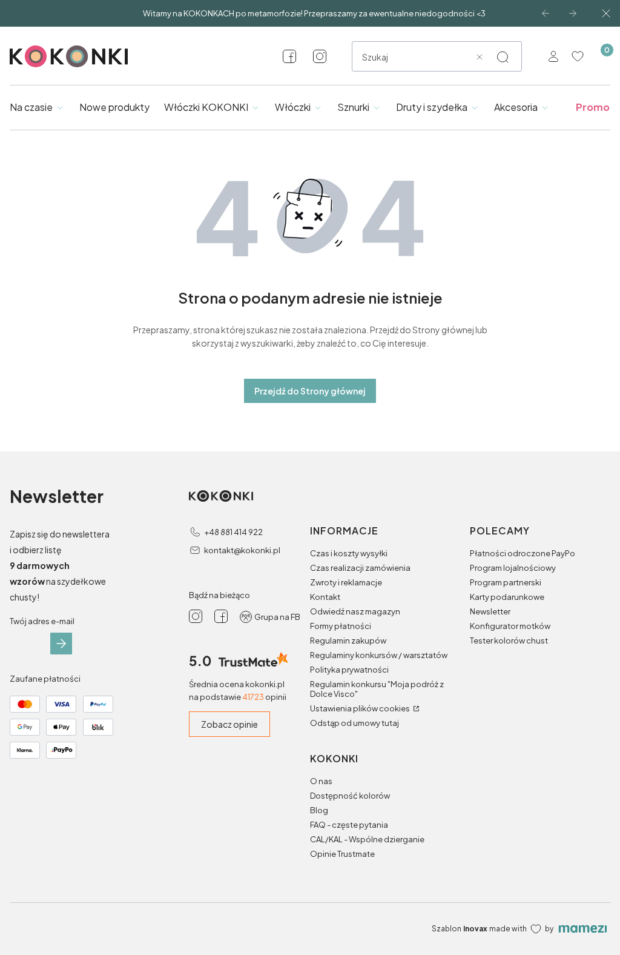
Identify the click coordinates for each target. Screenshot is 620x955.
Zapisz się (61, 643)
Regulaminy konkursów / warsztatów (378, 655)
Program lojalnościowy (513, 568)
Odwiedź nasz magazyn (355, 611)
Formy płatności (340, 626)
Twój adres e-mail (42, 621)
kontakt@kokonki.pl (242, 550)
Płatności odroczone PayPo (522, 553)
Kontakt (325, 597)
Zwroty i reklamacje (346, 582)
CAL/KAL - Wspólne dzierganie (367, 839)
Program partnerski (505, 582)
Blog (319, 810)
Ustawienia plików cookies (360, 708)
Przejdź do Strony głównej (310, 390)
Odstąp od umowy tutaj (354, 723)
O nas (321, 781)
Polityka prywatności (349, 669)
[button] (502, 57)
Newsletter (490, 611)
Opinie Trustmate (342, 854)
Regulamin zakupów (348, 640)
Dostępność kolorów (350, 795)
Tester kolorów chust (509, 640)
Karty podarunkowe (507, 597)
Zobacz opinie (229, 724)
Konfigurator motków (510, 626)
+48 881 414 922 (233, 532)
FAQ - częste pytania (349, 825)
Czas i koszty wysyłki (349, 553)
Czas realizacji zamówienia (360, 568)
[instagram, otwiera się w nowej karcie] (319, 56)
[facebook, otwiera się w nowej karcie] (289, 56)
